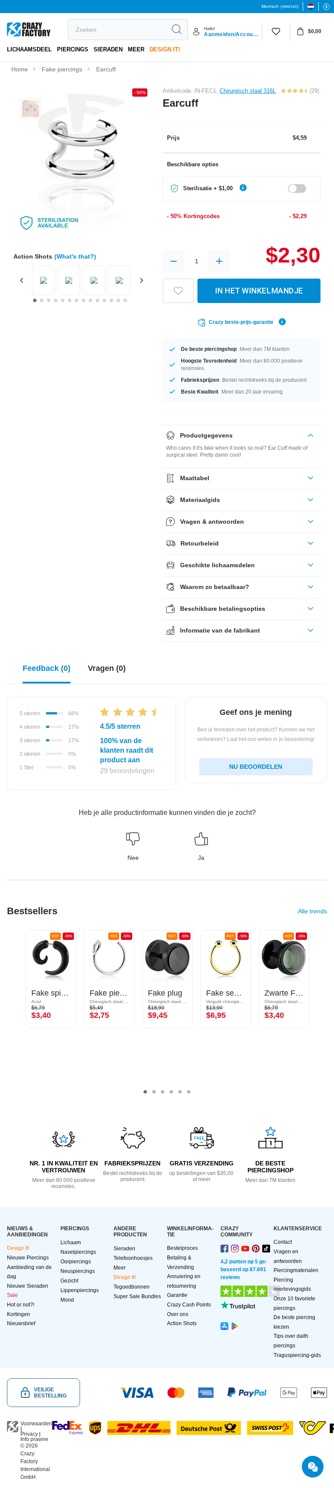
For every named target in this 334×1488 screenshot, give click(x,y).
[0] (276, 32)
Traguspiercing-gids (297, 1355)
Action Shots (182, 1323)
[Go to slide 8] (83, 300)
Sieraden (108, 49)
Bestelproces (182, 1248)
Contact (283, 1242)
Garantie (177, 1295)
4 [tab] (171, 1091)
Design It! (165, 49)
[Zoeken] (176, 30)
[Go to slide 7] (76, 300)
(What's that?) (75, 256)
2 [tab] (154, 1091)
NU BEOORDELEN (255, 766)
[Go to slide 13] (118, 300)
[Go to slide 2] (41, 300)
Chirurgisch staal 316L (248, 91)
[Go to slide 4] (55, 300)
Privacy (29, 1434)
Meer (136, 49)
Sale (12, 1295)
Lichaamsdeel (29, 49)
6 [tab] (188, 1091)
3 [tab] (162, 1091)
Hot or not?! (20, 1305)
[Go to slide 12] (111, 300)
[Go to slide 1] (35, 300)
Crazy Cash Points (189, 1305)
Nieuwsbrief (21, 1323)
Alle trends (312, 911)
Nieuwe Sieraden (27, 1286)
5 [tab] (180, 1091)
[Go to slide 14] (125, 300)
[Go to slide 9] (90, 300)
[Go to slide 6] (69, 300)
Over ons (177, 1314)
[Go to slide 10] (97, 300)
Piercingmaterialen (296, 1270)
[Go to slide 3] (48, 300)
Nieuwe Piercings (28, 1258)
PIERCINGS (72, 49)
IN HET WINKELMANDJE (259, 290)
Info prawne (34, 1439)
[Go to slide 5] (62, 300)
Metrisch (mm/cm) (279, 6)
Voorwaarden (36, 1424)
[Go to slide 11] (104, 300)
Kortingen (18, 1314)
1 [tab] (145, 1091)
